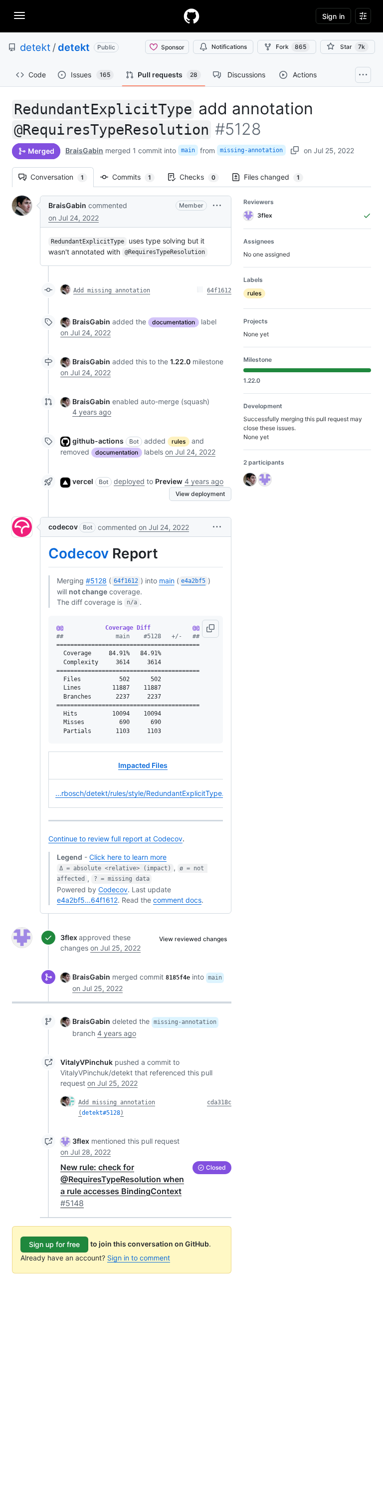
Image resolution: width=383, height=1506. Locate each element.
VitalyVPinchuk (86, 1062)
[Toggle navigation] (19, 15)
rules (179, 441)
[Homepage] (191, 16)
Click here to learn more (128, 857)
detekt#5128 (101, 1112)
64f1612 (219, 290)
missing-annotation (251, 150)
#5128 (96, 580)
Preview (169, 481)
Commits (136, 177)
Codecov (78, 553)
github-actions (98, 441)
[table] (135, 780)
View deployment (200, 494)
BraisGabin (84, 150)
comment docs (177, 900)
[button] (217, 205)
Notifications (229, 46)
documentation (173, 322)
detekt (35, 47)
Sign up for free (54, 1244)
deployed (129, 481)
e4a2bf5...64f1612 (87, 900)
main (188, 150)
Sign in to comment (138, 1258)
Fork (291, 46)
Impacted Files (143, 765)
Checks (202, 177)
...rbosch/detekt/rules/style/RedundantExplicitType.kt (142, 793)
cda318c (219, 1102)
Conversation (62, 177)
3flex (68, 937)
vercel (82, 481)
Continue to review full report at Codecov (115, 838)
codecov (63, 526)
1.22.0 (180, 361)
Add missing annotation (111, 290)
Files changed (277, 177)
